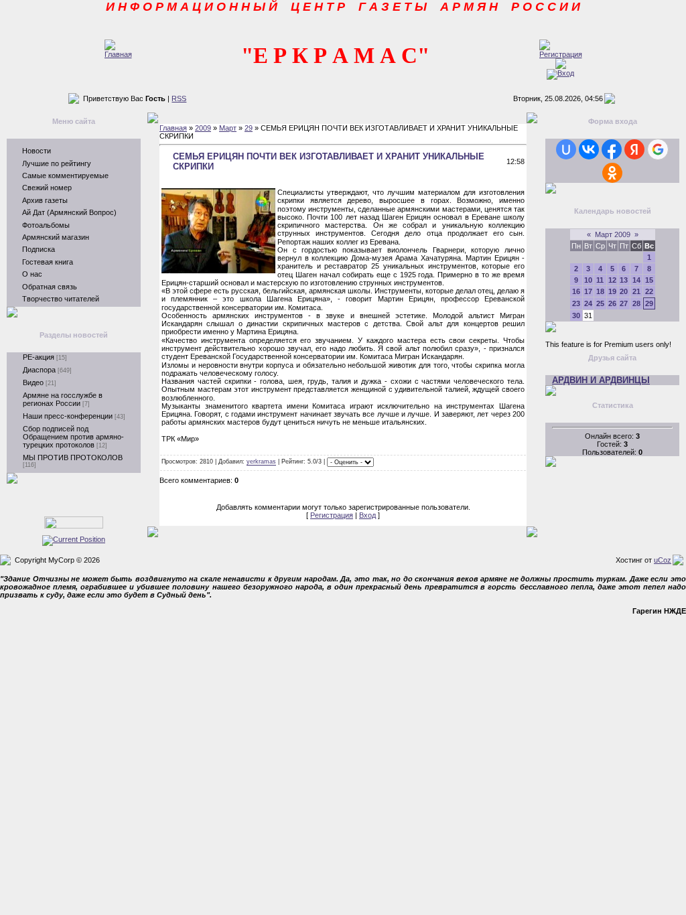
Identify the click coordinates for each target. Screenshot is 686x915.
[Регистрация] (560, 54)
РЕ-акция (38, 357)
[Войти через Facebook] (612, 149)
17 (588, 291)
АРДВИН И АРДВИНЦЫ (601, 380)
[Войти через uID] (566, 149)
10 (588, 280)
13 (624, 280)
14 (636, 280)
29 (249, 128)
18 (600, 291)
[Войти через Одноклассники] (612, 173)
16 (576, 291)
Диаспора (39, 370)
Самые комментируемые (65, 175)
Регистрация (331, 515)
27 (624, 303)
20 (624, 291)
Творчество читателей (60, 299)
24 (588, 303)
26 (612, 303)
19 (612, 291)
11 (600, 280)
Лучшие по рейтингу (56, 163)
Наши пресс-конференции (68, 416)
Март (227, 128)
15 (649, 280)
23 (576, 303)
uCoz (662, 560)
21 (636, 291)
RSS (179, 98)
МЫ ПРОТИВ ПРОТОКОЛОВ (73, 457)
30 (576, 315)
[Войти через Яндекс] (634, 149)
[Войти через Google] (658, 149)
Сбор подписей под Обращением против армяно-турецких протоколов (73, 437)
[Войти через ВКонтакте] (589, 149)
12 (612, 280)
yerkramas (261, 462)
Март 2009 (612, 234)
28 (636, 303)
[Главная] (118, 54)
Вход (367, 515)
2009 (203, 128)
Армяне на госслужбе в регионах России (62, 399)
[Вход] (560, 73)
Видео (33, 382)
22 (649, 291)
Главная (173, 128)
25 (600, 303)
